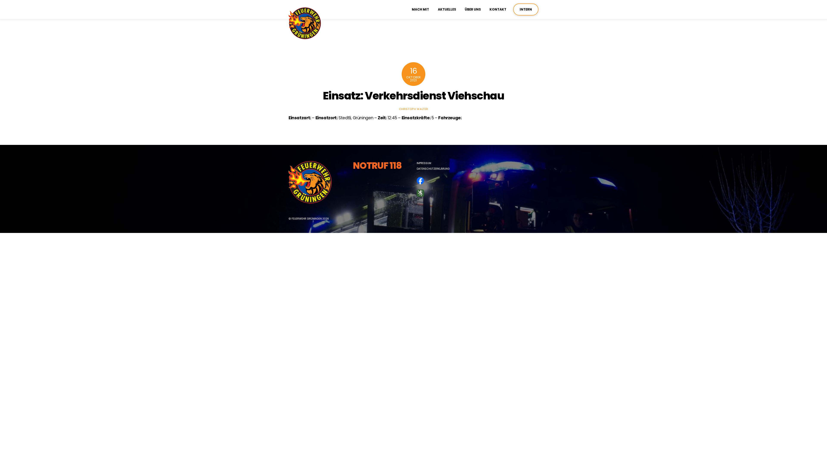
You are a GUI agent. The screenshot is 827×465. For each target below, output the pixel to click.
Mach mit (420, 9)
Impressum (424, 163)
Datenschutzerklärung (433, 168)
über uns (473, 9)
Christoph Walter (413, 109)
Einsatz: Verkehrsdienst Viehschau (413, 95)
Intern (526, 9)
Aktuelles (447, 9)
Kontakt (498, 9)
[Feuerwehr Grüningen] (305, 37)
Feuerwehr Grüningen (307, 218)
